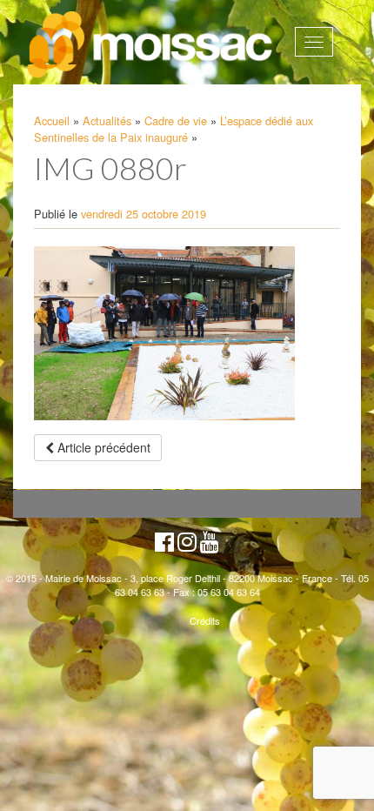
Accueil (52, 120)
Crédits (205, 620)
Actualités (107, 120)
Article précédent (102, 447)
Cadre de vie (175, 120)
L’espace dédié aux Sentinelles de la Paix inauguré (173, 128)
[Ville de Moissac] (151, 45)
